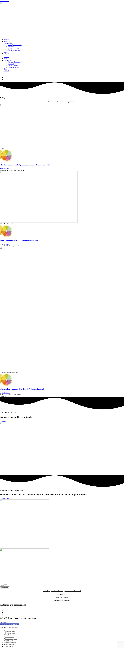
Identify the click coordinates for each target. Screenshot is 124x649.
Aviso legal (46, 591)
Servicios (6, 41)
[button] (3, 396)
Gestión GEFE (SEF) (14, 48)
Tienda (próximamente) (15, 45)
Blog (5, 52)
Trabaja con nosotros (14, 50)
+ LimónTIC (8, 43)
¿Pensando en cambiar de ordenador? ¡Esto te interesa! (22, 389)
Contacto (6, 53)
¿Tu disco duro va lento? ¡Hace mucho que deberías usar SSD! (25, 165)
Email (2, 585)
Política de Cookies (57, 591)
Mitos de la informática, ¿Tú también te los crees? (19, 240)
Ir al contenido (4, 1)
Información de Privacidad (73, 591)
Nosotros (6, 39)
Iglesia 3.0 (11, 46)
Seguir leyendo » (5, 168)
